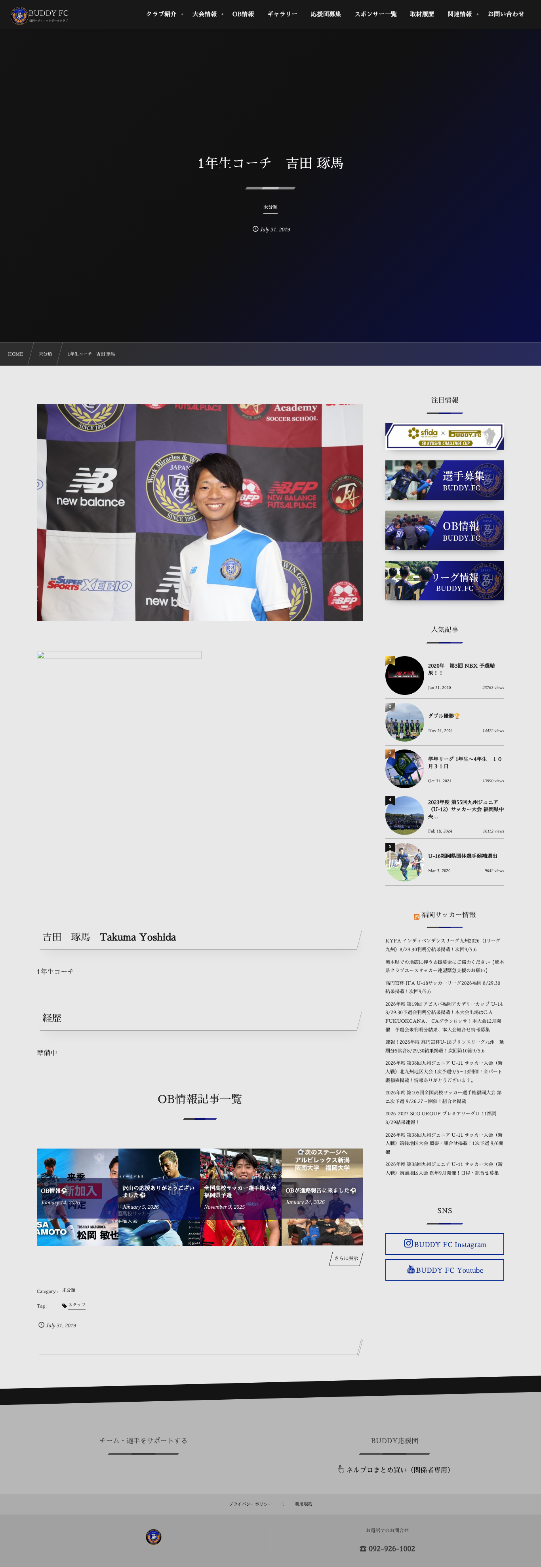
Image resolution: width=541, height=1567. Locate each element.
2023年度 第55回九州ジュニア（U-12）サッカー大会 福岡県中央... (466, 809)
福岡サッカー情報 (448, 915)
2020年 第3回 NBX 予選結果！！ (461, 670)
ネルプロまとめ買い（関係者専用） (400, 1470)
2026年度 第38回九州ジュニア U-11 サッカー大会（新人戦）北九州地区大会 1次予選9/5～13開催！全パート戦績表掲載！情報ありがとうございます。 (444, 1072)
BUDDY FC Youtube (449, 1270)
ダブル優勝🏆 (444, 716)
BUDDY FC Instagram (450, 1244)
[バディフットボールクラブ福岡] (40, 16)
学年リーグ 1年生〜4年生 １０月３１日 (465, 763)
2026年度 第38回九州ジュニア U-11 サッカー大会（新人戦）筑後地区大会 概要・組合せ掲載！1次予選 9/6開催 (444, 1143)
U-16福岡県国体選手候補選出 (462, 856)
